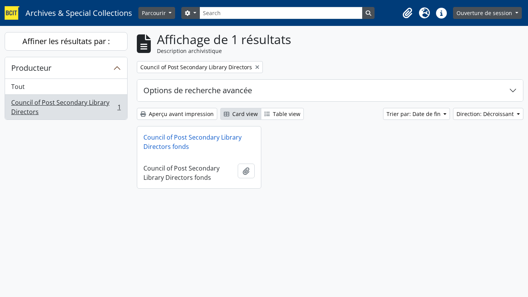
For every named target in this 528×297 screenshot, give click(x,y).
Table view (285, 114)
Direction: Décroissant (485, 114)
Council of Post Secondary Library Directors (66, 107)
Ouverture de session (485, 13)
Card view (244, 114)
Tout (18, 86)
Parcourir (154, 13)
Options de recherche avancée (197, 90)
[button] (407, 13)
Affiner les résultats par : (66, 41)
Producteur (31, 68)
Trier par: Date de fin (414, 114)
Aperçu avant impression (180, 114)
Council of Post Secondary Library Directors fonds (192, 142)
